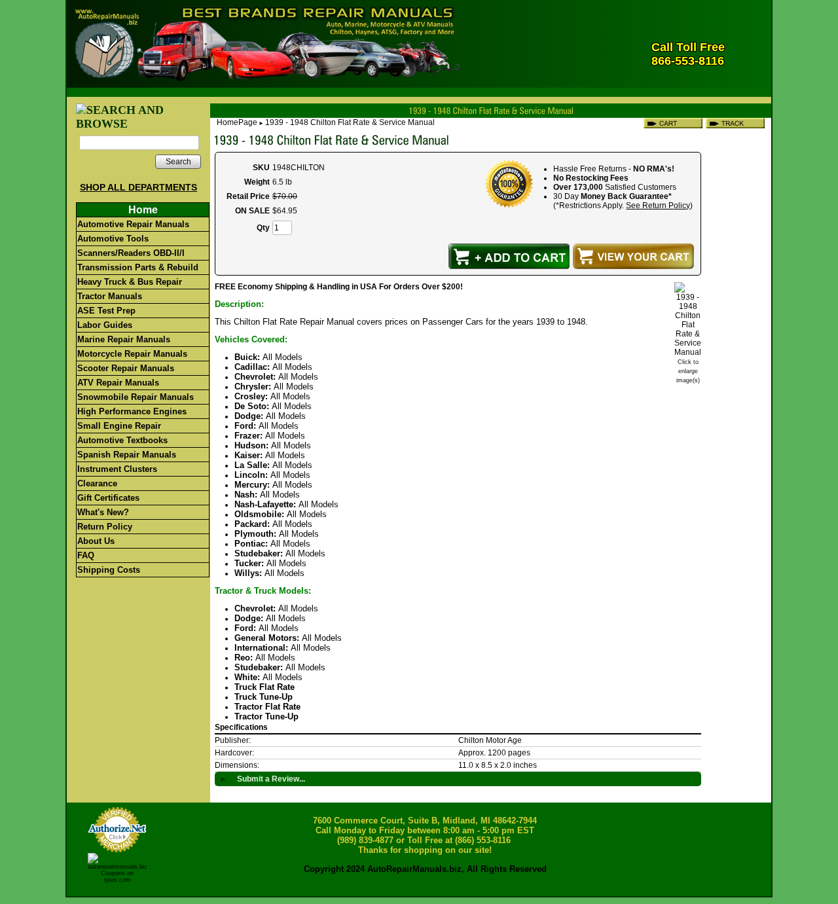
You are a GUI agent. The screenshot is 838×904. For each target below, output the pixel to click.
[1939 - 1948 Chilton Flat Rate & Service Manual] (687, 352)
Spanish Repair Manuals (126, 455)
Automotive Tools (113, 239)
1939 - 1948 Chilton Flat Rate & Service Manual (350, 122)
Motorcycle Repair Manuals (132, 354)
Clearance (97, 483)
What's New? (103, 512)
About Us (96, 541)
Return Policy (104, 527)
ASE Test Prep (106, 311)
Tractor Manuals (109, 296)
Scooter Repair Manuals (125, 368)
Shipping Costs (108, 570)
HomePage (237, 122)
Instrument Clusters (117, 469)
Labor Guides (104, 325)
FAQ (85, 555)
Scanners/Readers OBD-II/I (131, 253)
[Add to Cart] (509, 256)
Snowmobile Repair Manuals (135, 397)
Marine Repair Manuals (123, 339)
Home (143, 209)
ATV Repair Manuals (118, 383)
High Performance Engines (132, 411)
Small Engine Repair (119, 426)
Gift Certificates (108, 498)
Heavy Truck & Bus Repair (129, 282)
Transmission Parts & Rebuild (137, 267)
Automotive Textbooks (122, 440)
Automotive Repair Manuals (133, 224)
